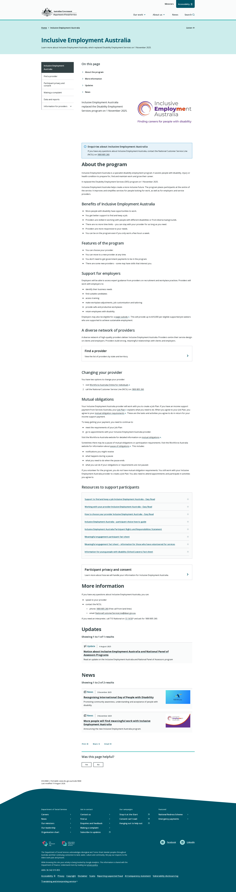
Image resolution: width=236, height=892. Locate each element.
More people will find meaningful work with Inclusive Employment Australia (117, 722)
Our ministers (47, 823)
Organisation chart (50, 832)
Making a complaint (53, 92)
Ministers (170, 5)
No (98, 764)
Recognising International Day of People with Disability (119, 697)
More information (93, 78)
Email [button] (106, 744)
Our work (138, 14)
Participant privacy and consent (108, 569)
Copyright (71, 876)
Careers (45, 814)
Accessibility (184, 4)
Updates (89, 85)
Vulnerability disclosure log (165, 876)
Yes (86, 764)
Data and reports (51, 99)
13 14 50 (129, 618)
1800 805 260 (138, 389)
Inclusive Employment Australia (54, 67)
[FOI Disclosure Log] (48, 844)
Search (188, 14)
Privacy (61, 876)
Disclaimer (82, 876)
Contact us (85, 814)
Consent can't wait (128, 819)
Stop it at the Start (128, 814)
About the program (94, 72)
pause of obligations (120, 446)
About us (157, 14)
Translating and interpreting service (58, 881)
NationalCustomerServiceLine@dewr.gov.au (115, 613)
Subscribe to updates (90, 832)
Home (44, 27)
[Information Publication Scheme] (68, 844)
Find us (83, 819)
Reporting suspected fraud (110, 876)
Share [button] (95, 744)
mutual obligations (151, 437)
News (175, 14)
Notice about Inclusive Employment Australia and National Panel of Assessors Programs (126, 653)
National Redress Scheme (171, 814)
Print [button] (84, 744)
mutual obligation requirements (110, 413)
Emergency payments (169, 819)
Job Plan (121, 409)
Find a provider (96, 351)
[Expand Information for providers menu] (71, 106)
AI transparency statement (138, 876)
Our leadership (48, 827)
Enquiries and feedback (91, 823)
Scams (92, 876)
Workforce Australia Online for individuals (110, 385)
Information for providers (55, 106)
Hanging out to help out (130, 823)
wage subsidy (122, 317)
